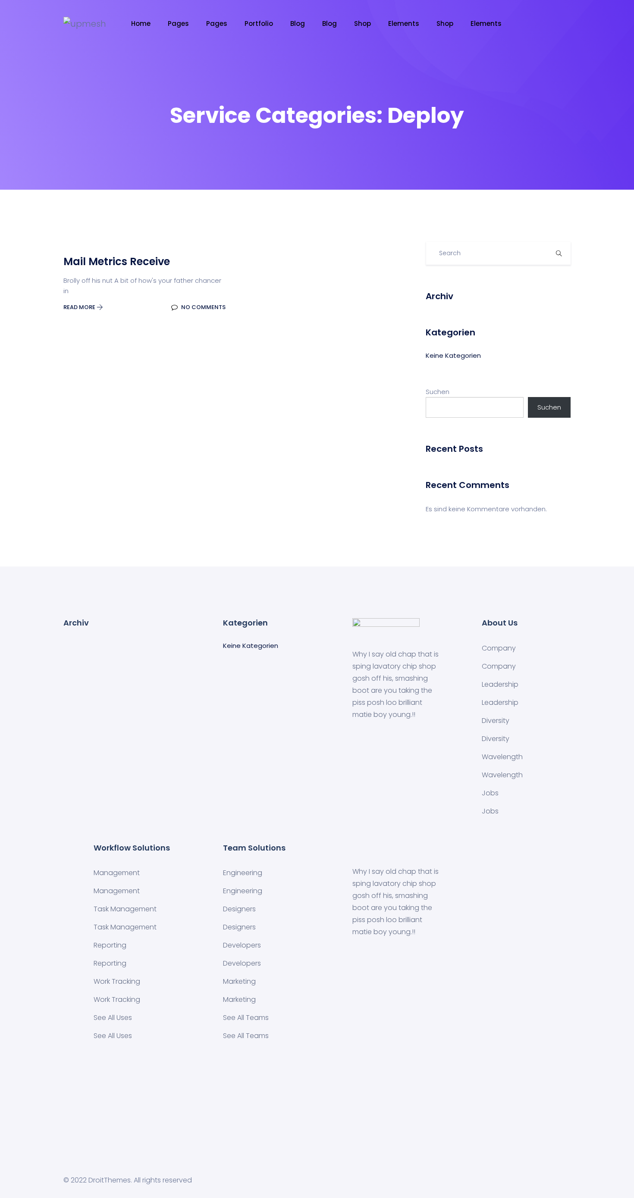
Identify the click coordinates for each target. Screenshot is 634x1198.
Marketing (239, 981)
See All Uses (113, 1018)
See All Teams (246, 1018)
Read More (80, 307)
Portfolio (259, 23)
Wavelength (502, 757)
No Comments (203, 307)
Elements (403, 23)
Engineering (242, 873)
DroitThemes (109, 1180)
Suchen (437, 391)
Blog (297, 23)
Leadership (500, 684)
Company (499, 648)
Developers (242, 945)
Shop (362, 23)
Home (141, 23)
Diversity (495, 721)
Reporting (110, 945)
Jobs (490, 793)
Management (117, 873)
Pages (178, 23)
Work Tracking (117, 981)
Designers (239, 909)
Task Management (125, 909)
